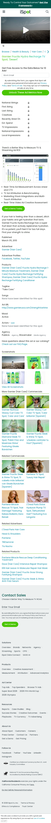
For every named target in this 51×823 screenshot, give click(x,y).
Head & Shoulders (11, 533)
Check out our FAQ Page (14, 344)
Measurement (8, 673)
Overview (6, 647)
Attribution (23, 673)
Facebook (7, 258)
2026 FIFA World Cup (29, 691)
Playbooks (7, 716)
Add (12, 323)
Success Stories (9, 713)
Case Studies (18, 709)
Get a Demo (7, 738)
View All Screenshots (12, 387)
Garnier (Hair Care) (12, 249)
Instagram (7, 756)
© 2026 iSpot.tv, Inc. (10, 803)
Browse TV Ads (34, 687)
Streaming (7, 651)
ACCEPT (4, 821)
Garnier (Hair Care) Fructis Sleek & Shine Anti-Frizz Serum (23, 580)
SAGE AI (26, 655)
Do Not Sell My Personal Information (17, 790)
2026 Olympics (9, 694)
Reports (5, 709)
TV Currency (20, 716)
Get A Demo (10, 624)
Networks (26, 647)
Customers (20, 731)
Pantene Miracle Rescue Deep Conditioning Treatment (24, 558)
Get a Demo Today (13, 208)
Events (43, 713)
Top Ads (5, 687)
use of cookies (39, 818)
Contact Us (22, 734)
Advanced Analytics (39, 673)
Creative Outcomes (28, 713)
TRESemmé (8, 542)
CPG (25, 651)
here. (32, 784)
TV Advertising (35, 716)
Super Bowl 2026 (9, 691)
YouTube (25, 258)
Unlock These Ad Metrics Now (25, 92)
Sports (17, 651)
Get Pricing (21, 738)
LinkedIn (37, 752)
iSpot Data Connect (11, 655)
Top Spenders (18, 687)
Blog (28, 709)
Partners (34, 734)
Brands (16, 647)
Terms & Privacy (28, 803)
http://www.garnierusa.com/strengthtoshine (25, 307)
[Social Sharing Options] (3, 46)
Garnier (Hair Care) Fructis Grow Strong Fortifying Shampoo (22, 573)
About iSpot (7, 731)
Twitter (16, 258)
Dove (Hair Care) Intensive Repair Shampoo (24, 564)
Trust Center (27, 806)
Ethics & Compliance (11, 806)
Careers (32, 731)
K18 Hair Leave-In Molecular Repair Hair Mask (25, 568)
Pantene (6, 538)
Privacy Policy (30, 615)
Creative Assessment (23, 669)
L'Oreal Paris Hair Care (13, 529)
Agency (37, 647)
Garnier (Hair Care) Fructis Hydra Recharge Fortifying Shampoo (23, 274)
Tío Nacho (7, 546)
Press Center (8, 734)
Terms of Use (16, 85)
